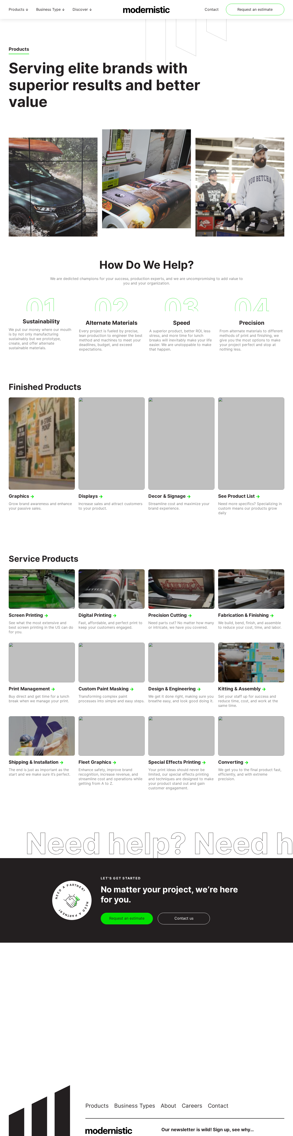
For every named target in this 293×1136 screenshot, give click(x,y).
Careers (192, 1105)
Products (97, 1105)
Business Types (134, 1105)
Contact (212, 9)
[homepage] (146, 9)
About (168, 1105)
